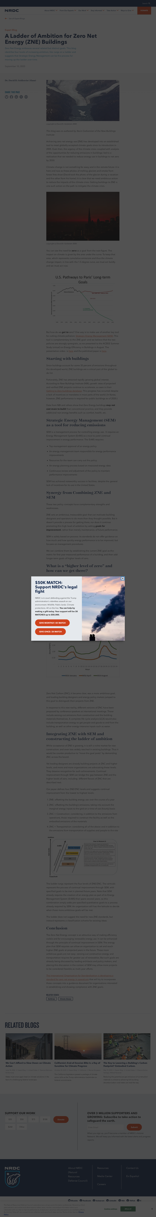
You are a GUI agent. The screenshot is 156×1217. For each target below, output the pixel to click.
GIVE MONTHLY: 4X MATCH (52, 623)
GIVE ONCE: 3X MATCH (50, 631)
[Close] (123, 578)
